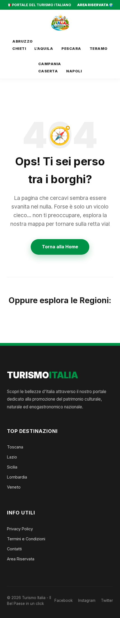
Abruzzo (22, 41)
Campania (49, 64)
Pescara (71, 48)
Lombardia (17, 477)
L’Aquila (43, 48)
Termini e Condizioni (26, 538)
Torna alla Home (60, 246)
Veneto (14, 487)
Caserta (48, 71)
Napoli (74, 71)
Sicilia (12, 467)
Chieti (19, 48)
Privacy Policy (20, 528)
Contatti (14, 548)
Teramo (99, 48)
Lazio (12, 457)
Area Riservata (20, 558)
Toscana (15, 447)
